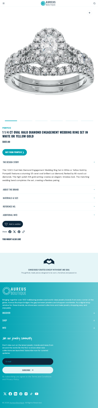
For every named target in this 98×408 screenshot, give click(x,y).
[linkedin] (15, 393)
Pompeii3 (6, 127)
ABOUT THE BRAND (11, 189)
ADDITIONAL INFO (10, 214)
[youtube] (36, 393)
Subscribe (26, 370)
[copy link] (23, 232)
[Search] (94, 3)
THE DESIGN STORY (11, 162)
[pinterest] (19, 232)
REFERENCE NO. (9, 206)
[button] (3, 3)
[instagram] (26, 393)
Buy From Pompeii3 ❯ (14, 152)
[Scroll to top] (94, 403)
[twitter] (14, 232)
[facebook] (9, 232)
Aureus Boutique (17, 402)
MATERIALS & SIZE (10, 198)
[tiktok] (31, 393)
